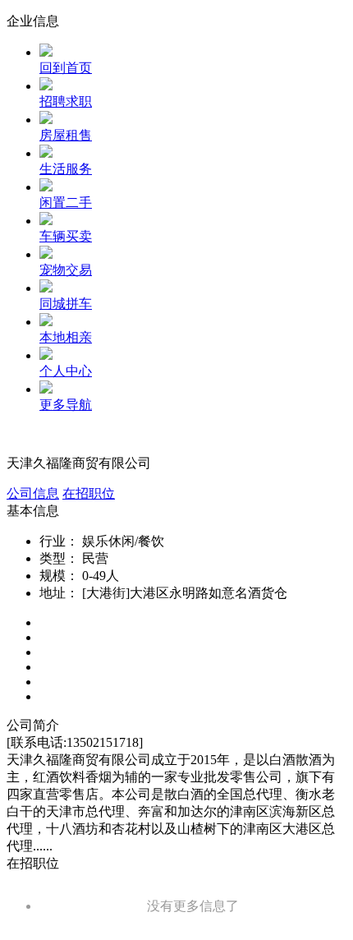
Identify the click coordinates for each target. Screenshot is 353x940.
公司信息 (33, 493)
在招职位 (88, 493)
